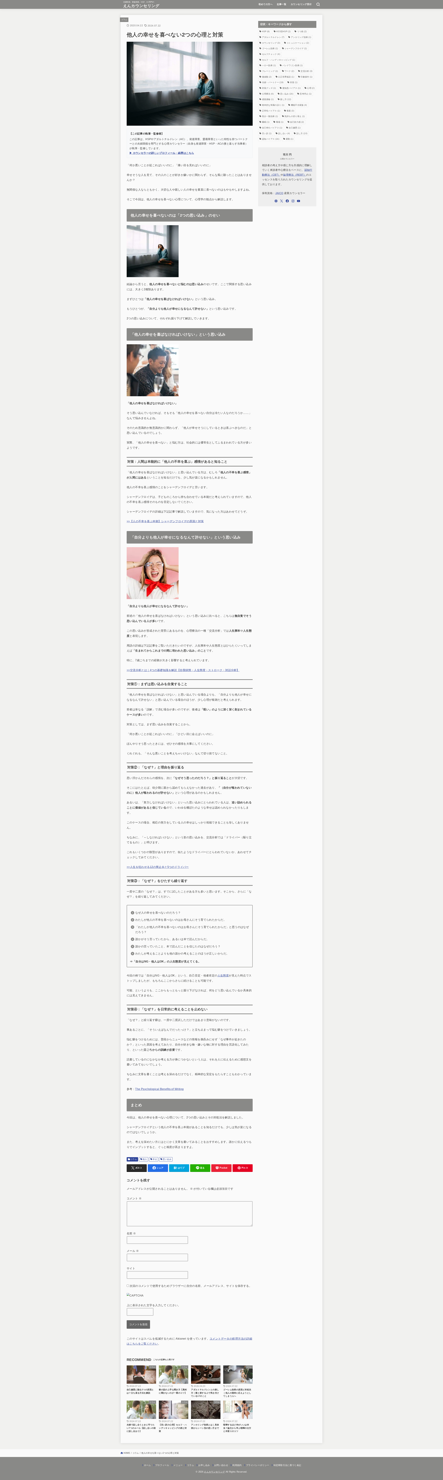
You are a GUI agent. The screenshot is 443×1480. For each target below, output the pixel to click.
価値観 (267, 77)
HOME (127, 1453)
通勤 (289, 139)
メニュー (178, 1465)
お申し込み (204, 1465)
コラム (124, 19)
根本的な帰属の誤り (273, 105)
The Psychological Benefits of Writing (159, 1089)
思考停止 (305, 94)
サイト (131, 1268)
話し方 (301, 133)
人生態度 (223, 975)
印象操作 (306, 77)
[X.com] (281, 201)
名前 (131, 1233)
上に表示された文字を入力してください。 (154, 1305)
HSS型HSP (283, 31)
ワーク (289, 71)
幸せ (155, 1159)
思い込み (167, 1159)
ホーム (147, 1465)
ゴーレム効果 (270, 48)
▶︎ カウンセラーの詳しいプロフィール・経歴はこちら (161, 153)
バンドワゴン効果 (292, 65)
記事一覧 (281, 4)
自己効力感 (297, 122)
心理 (311, 88)
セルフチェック (271, 54)
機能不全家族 (299, 105)
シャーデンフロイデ (295, 48)
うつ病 (302, 31)
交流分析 (306, 71)
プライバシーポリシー (257, 1465)
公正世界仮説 (286, 77)
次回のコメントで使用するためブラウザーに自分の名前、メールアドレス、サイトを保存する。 (191, 1285)
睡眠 (266, 122)
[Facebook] (287, 201)
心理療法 (268, 94)
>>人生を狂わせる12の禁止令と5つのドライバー (158, 866)
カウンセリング (271, 43)
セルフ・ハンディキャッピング (278, 60)
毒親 (290, 111)
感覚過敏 (268, 99)
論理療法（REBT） (294, 174)
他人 (145, 1159)
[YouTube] (298, 201)
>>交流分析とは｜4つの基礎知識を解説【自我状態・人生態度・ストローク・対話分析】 (183, 670)
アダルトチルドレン (273, 37)
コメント (134, 1198)
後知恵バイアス (291, 88)
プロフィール (162, 1465)
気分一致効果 (270, 116)
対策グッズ (269, 88)
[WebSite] (276, 201)
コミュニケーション (298, 43)
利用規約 (237, 1465)
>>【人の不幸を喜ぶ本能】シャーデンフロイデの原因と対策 (165, 521)
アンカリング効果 (301, 37)
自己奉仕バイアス (272, 128)
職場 (280, 122)
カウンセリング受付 (301, 4)
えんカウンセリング (141, 6)
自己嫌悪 (294, 128)
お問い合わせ (221, 1465)
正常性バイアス (271, 111)
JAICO (279, 193)
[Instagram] (293, 201)
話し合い (284, 133)
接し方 (285, 99)
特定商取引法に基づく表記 (287, 1465)
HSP (266, 31)
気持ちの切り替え (294, 116)
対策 (294, 82)
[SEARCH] (318, 4)
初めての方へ (265, 4)
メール (133, 1250)
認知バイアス (270, 139)
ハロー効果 (269, 65)
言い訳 (267, 133)
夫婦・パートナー (273, 82)
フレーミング (270, 71)
